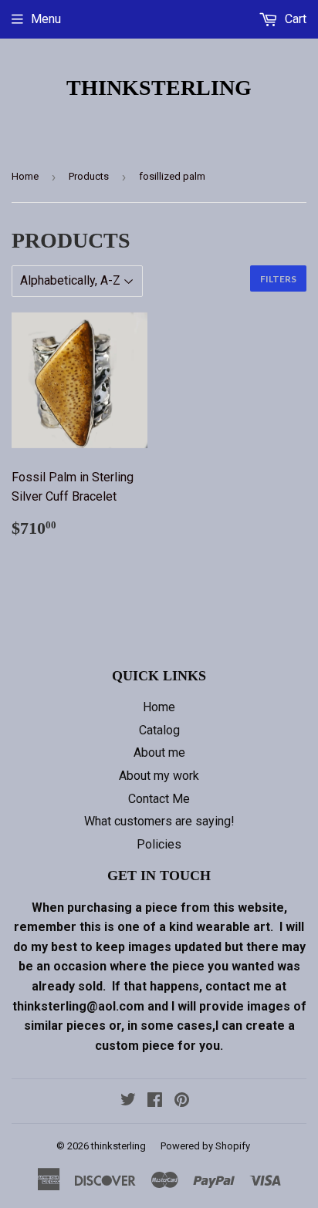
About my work (159, 775)
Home (25, 176)
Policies (159, 844)
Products (89, 176)
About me (159, 752)
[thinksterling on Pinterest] (182, 1101)
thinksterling (159, 88)
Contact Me (159, 798)
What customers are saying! (159, 821)
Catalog (159, 730)
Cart (294, 19)
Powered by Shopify (205, 1146)
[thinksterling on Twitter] (128, 1101)
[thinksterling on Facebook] (155, 1101)
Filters (278, 279)
